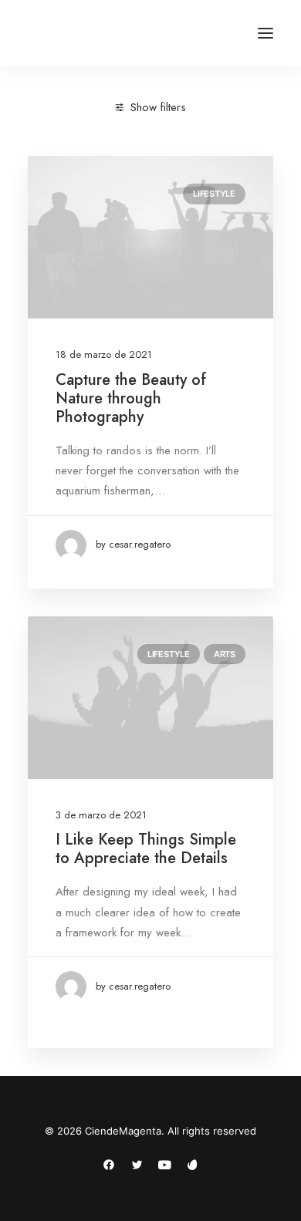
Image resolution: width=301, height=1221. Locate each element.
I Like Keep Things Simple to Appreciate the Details (146, 848)
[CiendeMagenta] (110, 33)
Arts (224, 654)
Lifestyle (214, 193)
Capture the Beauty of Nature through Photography (131, 398)
